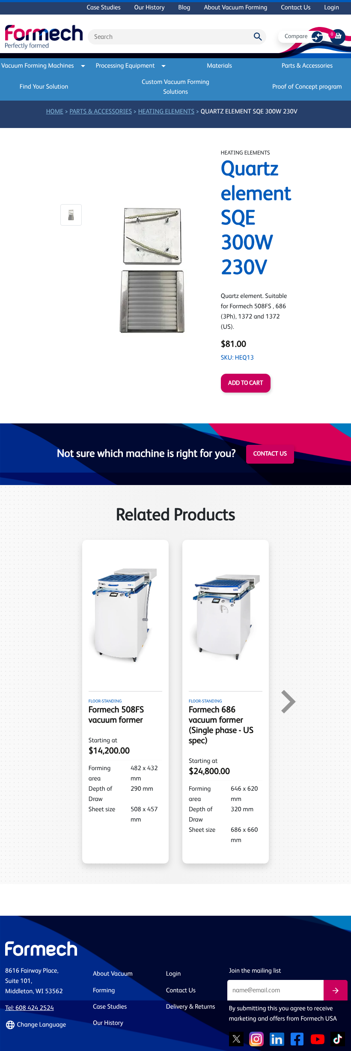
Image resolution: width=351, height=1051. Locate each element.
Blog (184, 8)
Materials (219, 66)
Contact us (270, 454)
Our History (149, 8)
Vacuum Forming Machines (39, 66)
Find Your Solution (44, 87)
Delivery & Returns (190, 1007)
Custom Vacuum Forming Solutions (175, 87)
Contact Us (295, 8)
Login (331, 8)
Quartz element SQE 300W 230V (249, 112)
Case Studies (103, 8)
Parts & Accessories (307, 66)
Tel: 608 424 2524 (29, 1008)
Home (54, 112)
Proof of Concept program (307, 87)
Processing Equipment (125, 66)
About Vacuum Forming (235, 8)
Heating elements (166, 112)
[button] (71, 215)
